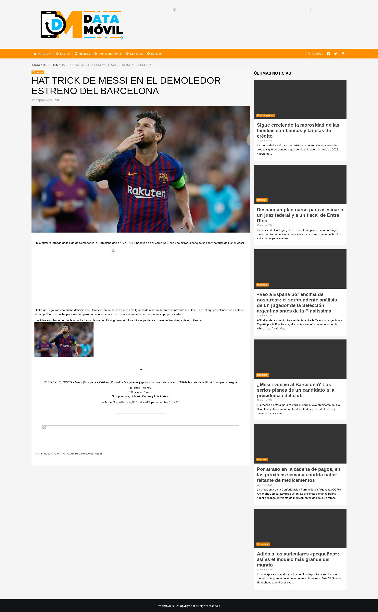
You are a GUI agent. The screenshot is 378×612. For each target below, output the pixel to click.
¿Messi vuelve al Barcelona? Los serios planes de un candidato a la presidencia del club (295, 390)
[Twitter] (335, 53)
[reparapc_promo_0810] (140, 436)
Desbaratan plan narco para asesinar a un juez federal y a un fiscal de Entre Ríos (300, 215)
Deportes (136, 54)
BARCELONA (48, 453)
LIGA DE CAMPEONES (81, 453)
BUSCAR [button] (317, 54)
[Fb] (328, 53)
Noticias (84, 54)
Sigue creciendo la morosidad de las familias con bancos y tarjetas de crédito (298, 130)
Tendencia (263, 544)
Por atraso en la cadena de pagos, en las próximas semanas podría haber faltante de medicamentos (298, 474)
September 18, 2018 (167, 402)
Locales (65, 54)
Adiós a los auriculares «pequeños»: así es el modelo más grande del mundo (298, 559)
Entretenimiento (110, 54)
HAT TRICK (62, 453)
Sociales (156, 54)
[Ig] (342, 53)
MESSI (98, 453)
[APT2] (140, 278)
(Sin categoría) (265, 115)
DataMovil (45, 54)
